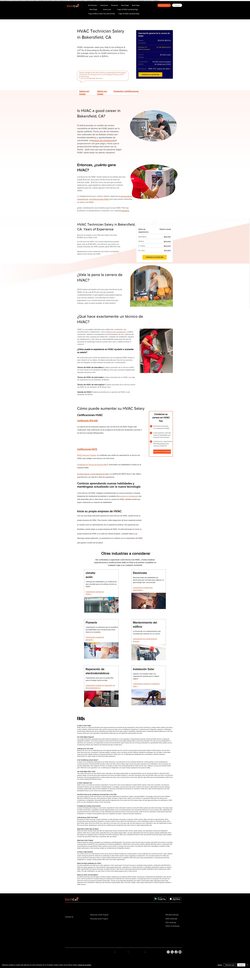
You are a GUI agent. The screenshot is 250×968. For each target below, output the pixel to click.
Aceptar (241, 965)
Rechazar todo (229, 965)
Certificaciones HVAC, (99, 199)
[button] (104, 5)
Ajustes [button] (220, 965)
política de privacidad (84, 965)
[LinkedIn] (172, 952)
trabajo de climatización (104, 140)
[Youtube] (180, 952)
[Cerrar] (247, 964)
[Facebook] (176, 952)
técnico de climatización (117, 332)
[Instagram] (168, 952)
